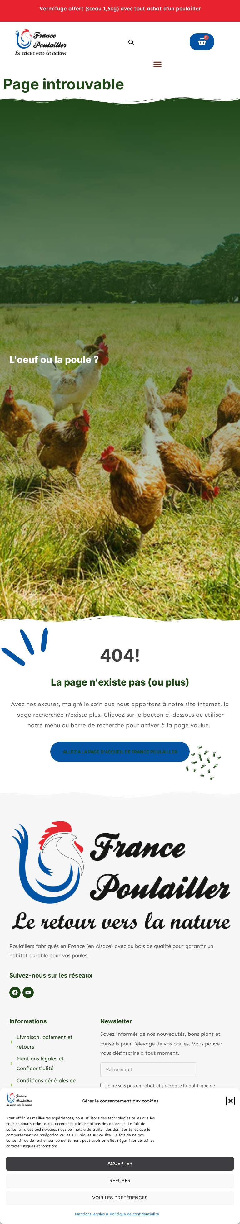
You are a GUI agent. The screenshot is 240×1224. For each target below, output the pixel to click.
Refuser (120, 1180)
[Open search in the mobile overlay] (131, 42)
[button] (231, 1101)
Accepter (120, 1163)
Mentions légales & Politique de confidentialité (117, 1214)
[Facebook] (15, 992)
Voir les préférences (120, 1198)
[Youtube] (28, 992)
